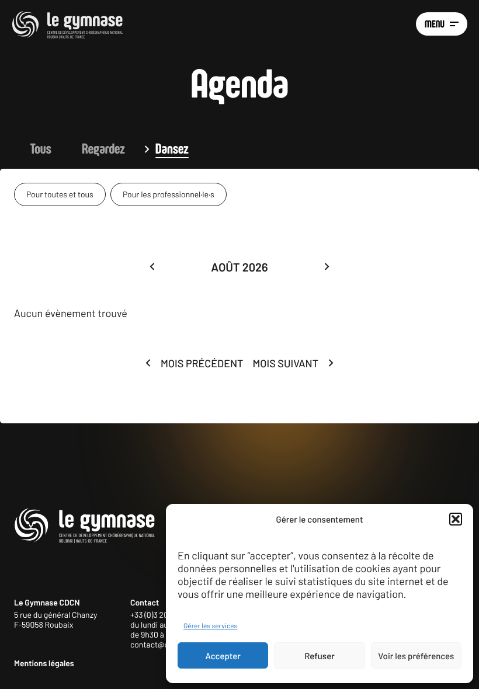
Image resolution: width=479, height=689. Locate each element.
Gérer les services (210, 626)
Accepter (223, 655)
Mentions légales (44, 663)
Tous (40, 149)
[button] (455, 519)
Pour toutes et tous (59, 194)
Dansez (172, 149)
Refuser (319, 655)
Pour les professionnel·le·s (168, 194)
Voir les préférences (416, 655)
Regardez (103, 149)
